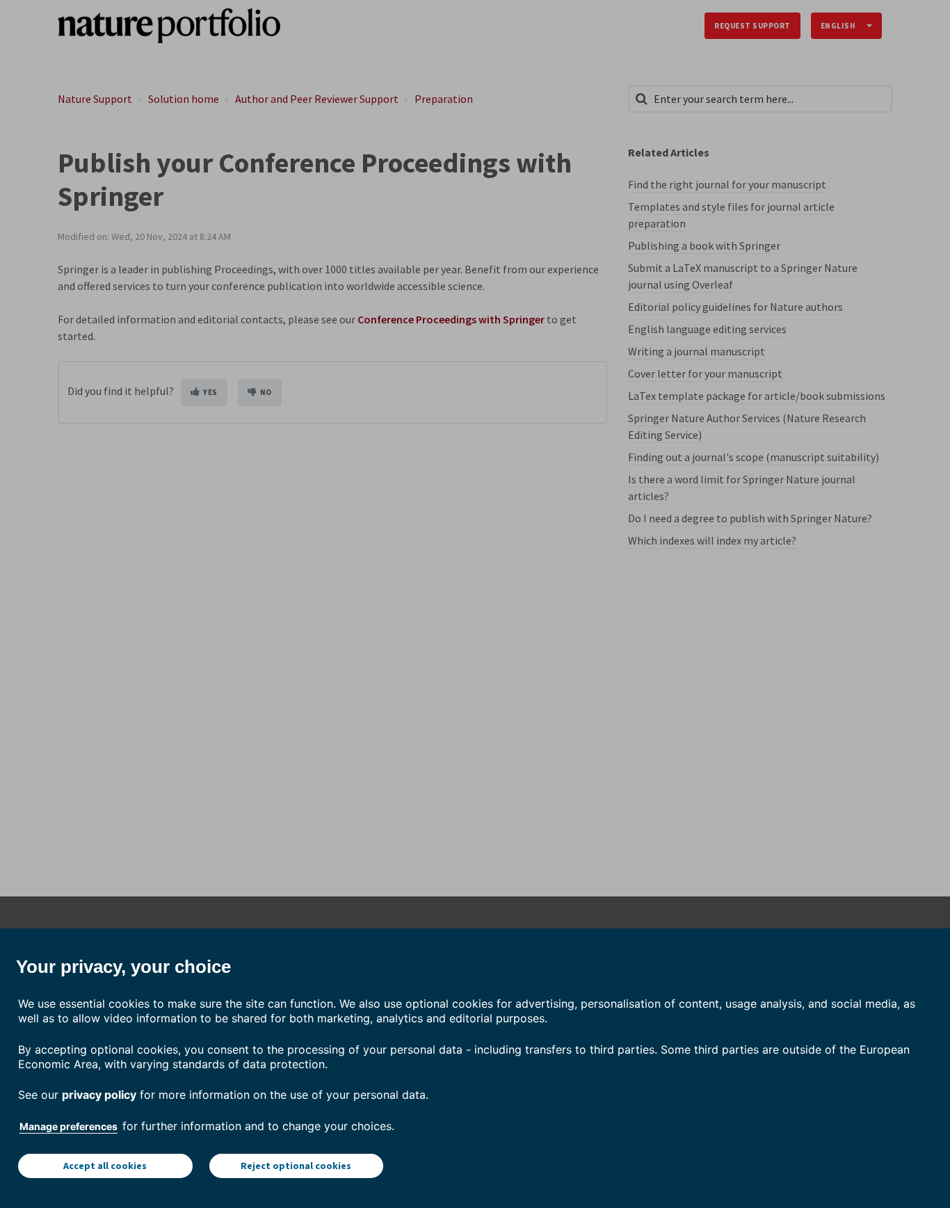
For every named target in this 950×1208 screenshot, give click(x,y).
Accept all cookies (105, 1165)
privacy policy (99, 1095)
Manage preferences (68, 1126)
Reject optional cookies (296, 1165)
